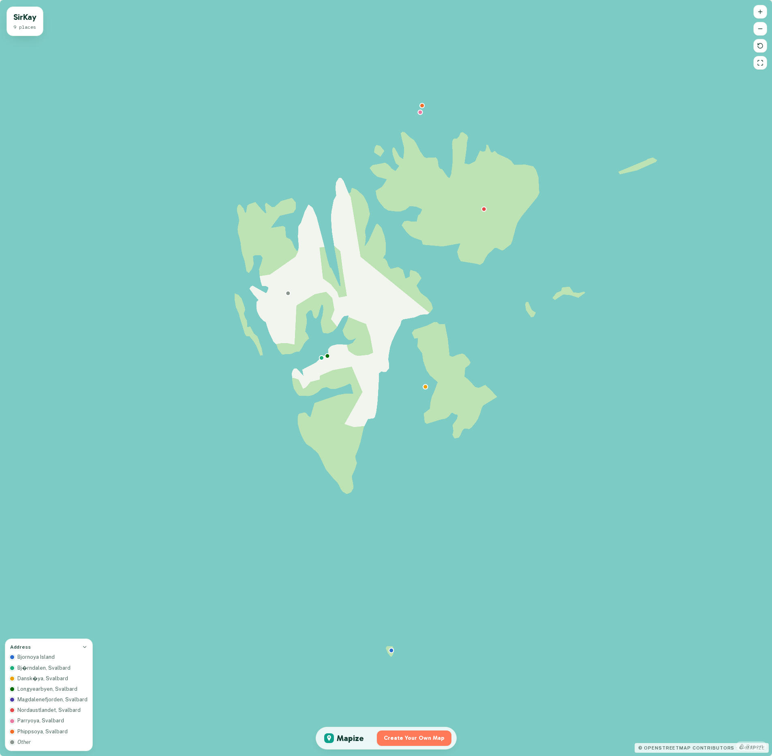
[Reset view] (760, 46)
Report (754, 746)
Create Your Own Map (414, 738)
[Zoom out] (760, 29)
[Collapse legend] (85, 647)
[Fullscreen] (760, 63)
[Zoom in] (760, 12)
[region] (386, 378)
